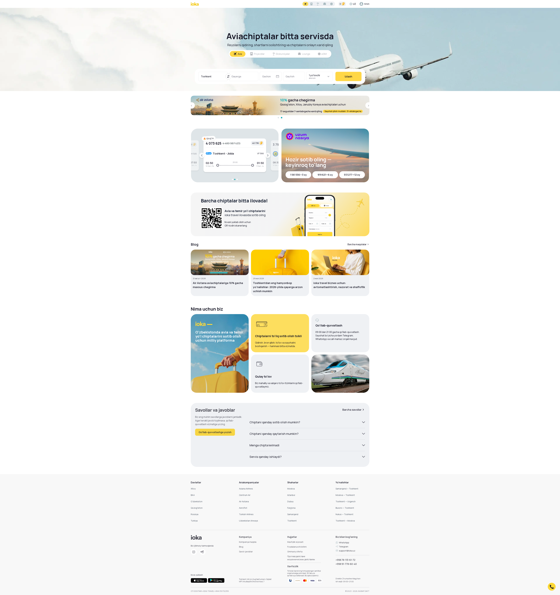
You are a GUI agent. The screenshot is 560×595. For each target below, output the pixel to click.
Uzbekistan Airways (248, 520)
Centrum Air (244, 495)
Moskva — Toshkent (345, 495)
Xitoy (193, 488)
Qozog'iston (197, 507)
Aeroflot (243, 507)
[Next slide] (267, 155)
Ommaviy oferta (294, 551)
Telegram (343, 546)
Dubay (290, 501)
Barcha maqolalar (357, 244)
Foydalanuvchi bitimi (297, 546)
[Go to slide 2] (234, 179)
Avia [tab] (240, 53)
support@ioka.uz (347, 550)
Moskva (291, 488)
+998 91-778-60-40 (346, 564)
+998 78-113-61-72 (345, 560)
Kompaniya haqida (247, 542)
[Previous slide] (201, 155)
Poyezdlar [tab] (259, 53)
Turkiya (194, 520)
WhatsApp (344, 542)
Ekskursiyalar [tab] (283, 53)
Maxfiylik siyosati (295, 542)
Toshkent (292, 520)
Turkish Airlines (246, 514)
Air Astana (244, 501)
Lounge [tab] (306, 53)
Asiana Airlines (246, 488)
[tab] (278, 117)
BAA (193, 495)
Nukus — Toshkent (344, 514)
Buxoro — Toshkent (345, 507)
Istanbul (291, 495)
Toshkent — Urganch (346, 501)
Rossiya (194, 514)
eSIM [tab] (324, 53)
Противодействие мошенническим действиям (301, 558)
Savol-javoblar (246, 551)
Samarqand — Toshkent (347, 488)
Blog (241, 546)
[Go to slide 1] (232, 179)
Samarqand (292, 514)
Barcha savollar (352, 409)
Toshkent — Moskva (345, 520)
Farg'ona (291, 507)
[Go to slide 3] (237, 179)
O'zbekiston (196, 501)
